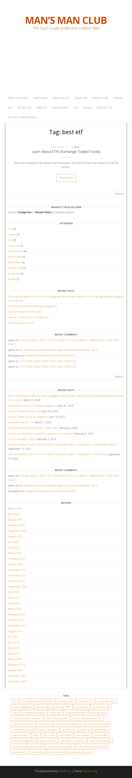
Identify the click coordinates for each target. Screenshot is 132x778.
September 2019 (17, 625)
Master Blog (90, 771)
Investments (60, 107)
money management (23, 740)
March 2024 (15, 508)
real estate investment (72, 740)
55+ (76, 107)
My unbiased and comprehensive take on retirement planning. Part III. (59, 350)
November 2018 (17, 681)
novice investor (47, 740)
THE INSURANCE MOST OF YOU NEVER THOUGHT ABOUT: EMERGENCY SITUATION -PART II (62, 444)
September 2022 (17, 531)
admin (76, 147)
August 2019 (15, 631)
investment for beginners (69, 723)
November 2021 (17, 575)
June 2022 (13, 542)
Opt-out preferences (22, 117)
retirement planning (100, 740)
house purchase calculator (27, 718)
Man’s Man (40, 98)
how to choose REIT (23, 723)
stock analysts (20, 752)
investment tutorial (22, 729)
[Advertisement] (66, 69)
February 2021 (16, 581)
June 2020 (13, 592)
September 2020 (17, 586)
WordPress (64, 771)
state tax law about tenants (92, 746)
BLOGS (87, 107)
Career (117, 98)
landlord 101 (69, 729)
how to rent (44, 723)
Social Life (24, 107)
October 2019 (16, 620)
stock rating (38, 752)
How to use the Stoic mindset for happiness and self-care (41, 433)
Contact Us (104, 107)
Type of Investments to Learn (25, 311)
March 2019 (15, 659)
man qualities (83, 735)
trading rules (74, 752)
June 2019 (13, 642)
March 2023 (15, 519)
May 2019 (13, 648)
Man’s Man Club (66, 20)
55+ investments (30, 701)
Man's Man (14, 262)
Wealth (42, 107)
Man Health (61, 98)
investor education (47, 729)
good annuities (98, 712)
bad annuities (43, 707)
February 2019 (16, 664)
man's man (49, 735)
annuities (49, 701)
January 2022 (15, 564)
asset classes (85, 701)
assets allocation (106, 701)
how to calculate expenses (87, 718)
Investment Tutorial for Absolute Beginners (32, 306)
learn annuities (20, 735)
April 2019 (13, 653)
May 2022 (13, 547)
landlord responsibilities (93, 729)
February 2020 (16, 614)
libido (36, 735)
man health (65, 735)
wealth (89, 752)
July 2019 (13, 637)
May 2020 (13, 598)
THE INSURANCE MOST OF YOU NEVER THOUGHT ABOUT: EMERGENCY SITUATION (57, 454)
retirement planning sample (27, 746)
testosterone (56, 752)
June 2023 (13, 514)
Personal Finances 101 (21, 323)
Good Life (81, 98)
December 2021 (17, 570)
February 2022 (16, 558)
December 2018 (17, 676)
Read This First (18, 98)
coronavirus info (101, 707)
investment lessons (98, 723)
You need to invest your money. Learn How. (33, 428)
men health (100, 735)
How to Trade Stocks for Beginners (28, 317)
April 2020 (13, 603)
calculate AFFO (63, 707)
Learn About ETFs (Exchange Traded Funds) (66, 151)
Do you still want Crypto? (22, 439)
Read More (66, 177)
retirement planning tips (60, 746)
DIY (10, 107)
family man (55, 712)
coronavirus (81, 707)
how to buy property (57, 718)
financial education (76, 712)
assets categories (22, 707)
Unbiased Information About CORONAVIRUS (50, 355)
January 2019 (15, 670)
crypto (15, 712)
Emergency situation (34, 712)
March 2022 (15, 553)
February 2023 (16, 525)
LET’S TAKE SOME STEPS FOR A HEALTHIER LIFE (47, 361)
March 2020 (15, 609)
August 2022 (15, 536)
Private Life (100, 98)
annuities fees (66, 701)
